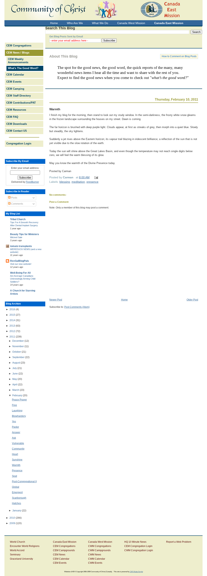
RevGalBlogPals (19, 261)
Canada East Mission (64, 541)
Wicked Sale (16, 237)
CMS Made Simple (136, 572)
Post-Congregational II (24, 481)
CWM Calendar (96, 558)
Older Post (192, 299)
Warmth (54, 109)
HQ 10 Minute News (135, 541)
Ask (14, 437)
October (17, 351)
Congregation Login (18, 143)
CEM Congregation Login (138, 546)
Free (14, 405)
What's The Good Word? (23, 68)
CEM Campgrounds (64, 550)
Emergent (17, 492)
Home (124, 299)
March (16, 390)
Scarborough (19, 497)
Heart (15, 454)
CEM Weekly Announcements (18, 61)
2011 (13, 336)
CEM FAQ (12, 116)
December (18, 341)
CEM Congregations (18, 45)
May (15, 379)
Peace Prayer (19, 399)
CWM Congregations (99, 546)
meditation (78, 181)
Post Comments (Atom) (77, 307)
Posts (14, 197)
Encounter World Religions (24, 546)
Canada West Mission (100, 541)
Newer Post (55, 299)
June (15, 373)
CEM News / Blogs (17, 52)
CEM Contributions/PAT (21, 102)
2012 (13, 331)
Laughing (17, 410)
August (16, 362)
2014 (13, 320)
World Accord (17, 550)
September (18, 357)
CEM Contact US (16, 130)
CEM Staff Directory (18, 95)
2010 (13, 517)
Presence (17, 470)
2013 (13, 325)
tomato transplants (21, 246)
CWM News (94, 554)
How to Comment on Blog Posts (179, 56)
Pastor (15, 427)
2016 (13, 309)
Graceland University (21, 558)
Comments (17, 203)
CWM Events (95, 562)
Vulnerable (18, 443)
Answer (16, 432)
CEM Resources (16, 109)
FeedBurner (32, 182)
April (15, 384)
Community (18, 448)
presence (92, 181)
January (17, 510)
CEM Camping (15, 88)
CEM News (59, 554)
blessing (64, 181)
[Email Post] (95, 177)
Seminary (15, 554)
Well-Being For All (20, 272)
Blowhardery (19, 416)
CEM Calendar (15, 74)
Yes (14, 421)
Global (15, 487)
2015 (13, 314)
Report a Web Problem (178, 541)
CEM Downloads (16, 123)
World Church (17, 541)
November (18, 346)
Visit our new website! (20, 264)
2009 (13, 523)
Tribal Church (17, 219)
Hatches (16, 503)
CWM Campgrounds (99, 550)
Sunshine (17, 459)
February (17, 395)
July (14, 368)
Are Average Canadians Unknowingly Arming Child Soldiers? (22, 279)
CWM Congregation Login (138, 550)
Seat (14, 476)
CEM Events (13, 81)
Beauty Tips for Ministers (24, 234)
